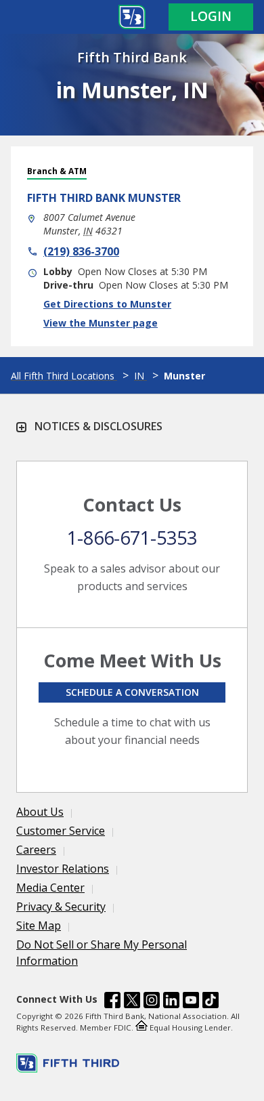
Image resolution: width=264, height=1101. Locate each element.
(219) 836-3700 (81, 251)
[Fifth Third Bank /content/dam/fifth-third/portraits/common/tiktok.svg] (210, 1002)
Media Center (50, 887)
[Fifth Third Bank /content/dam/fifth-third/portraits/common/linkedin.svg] (171, 1002)
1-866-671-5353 (132, 537)
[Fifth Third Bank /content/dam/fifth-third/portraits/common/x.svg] (132, 1002)
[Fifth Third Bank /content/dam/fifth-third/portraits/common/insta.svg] (152, 1002)
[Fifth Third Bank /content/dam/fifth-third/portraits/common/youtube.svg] (191, 1002)
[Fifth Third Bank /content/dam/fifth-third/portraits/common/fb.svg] (112, 1002)
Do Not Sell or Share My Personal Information (101, 952)
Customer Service (60, 830)
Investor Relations (62, 868)
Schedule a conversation (132, 692)
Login (211, 16)
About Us (40, 811)
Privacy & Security (61, 906)
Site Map (38, 925)
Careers (36, 849)
